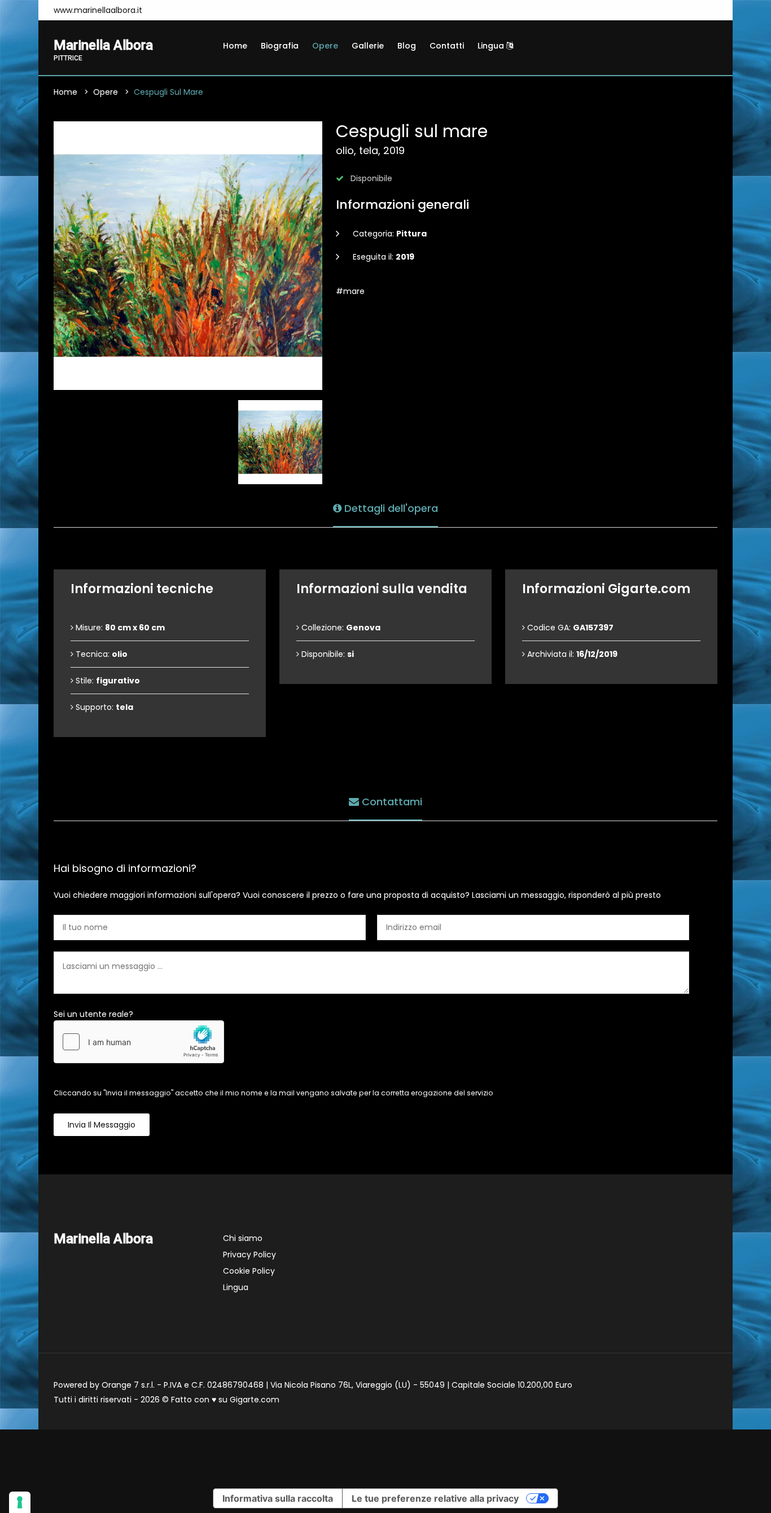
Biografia (280, 45)
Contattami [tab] (390, 802)
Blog (406, 45)
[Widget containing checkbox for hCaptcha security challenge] (139, 1041)
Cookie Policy (249, 1271)
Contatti (447, 45)
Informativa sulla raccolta (277, 1498)
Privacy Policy (249, 1254)
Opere (325, 45)
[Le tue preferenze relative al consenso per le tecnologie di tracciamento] (19, 1502)
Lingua (492, 45)
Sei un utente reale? (93, 1014)
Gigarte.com (254, 1399)
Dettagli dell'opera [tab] (389, 508)
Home (235, 45)
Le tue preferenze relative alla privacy (435, 1498)
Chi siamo (242, 1238)
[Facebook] (165, 10)
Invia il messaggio (101, 1124)
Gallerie (368, 45)
